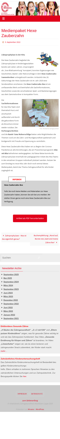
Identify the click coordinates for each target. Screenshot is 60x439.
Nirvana (31, 408)
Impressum (22, 393)
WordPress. (40, 408)
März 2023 (8, 296)
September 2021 (11, 318)
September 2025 (11, 274)
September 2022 (11, 303)
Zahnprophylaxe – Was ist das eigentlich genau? (14, 237)
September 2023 (11, 288)
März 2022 (8, 310)
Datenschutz (37, 393)
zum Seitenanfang (30, 399)
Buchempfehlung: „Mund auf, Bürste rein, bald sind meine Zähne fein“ (46, 238)
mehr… (4, 350)
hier (24, 376)
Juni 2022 (8, 307)
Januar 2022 (9, 314)
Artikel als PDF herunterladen (30, 217)
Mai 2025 (7, 277)
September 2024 (11, 281)
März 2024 (8, 285)
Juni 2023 (8, 292)
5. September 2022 (12, 42)
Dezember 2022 (10, 299)
